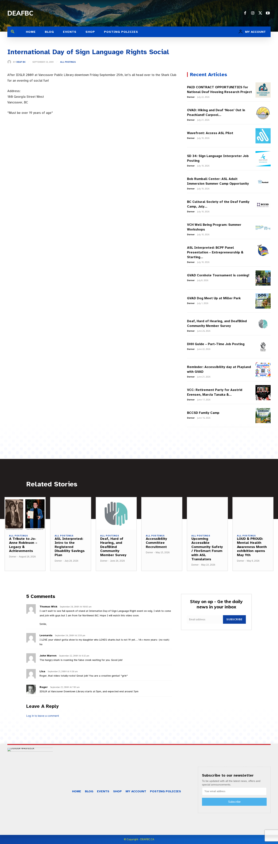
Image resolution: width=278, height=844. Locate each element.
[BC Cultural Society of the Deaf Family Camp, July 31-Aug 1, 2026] (263, 204)
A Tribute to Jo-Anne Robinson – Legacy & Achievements (23, 545)
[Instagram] (252, 13)
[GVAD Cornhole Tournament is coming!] (263, 278)
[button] (13, 32)
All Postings (68, 62)
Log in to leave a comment (42, 715)
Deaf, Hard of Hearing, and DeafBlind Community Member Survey (113, 547)
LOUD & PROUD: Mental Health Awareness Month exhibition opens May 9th (252, 547)
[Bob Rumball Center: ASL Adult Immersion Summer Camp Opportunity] (263, 181)
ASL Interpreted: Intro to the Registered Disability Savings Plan (70, 547)
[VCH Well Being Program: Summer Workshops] (263, 227)
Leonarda (46, 635)
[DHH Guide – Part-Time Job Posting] (263, 346)
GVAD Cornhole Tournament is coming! (218, 275)
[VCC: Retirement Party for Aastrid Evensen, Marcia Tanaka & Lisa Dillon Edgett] (263, 392)
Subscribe (234, 619)
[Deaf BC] (10, 62)
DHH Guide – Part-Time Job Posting (216, 344)
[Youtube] (268, 13)
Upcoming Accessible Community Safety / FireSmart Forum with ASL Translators (207, 549)
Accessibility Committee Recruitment (156, 543)
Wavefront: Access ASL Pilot (210, 133)
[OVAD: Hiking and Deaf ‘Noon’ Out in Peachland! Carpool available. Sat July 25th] (263, 112)
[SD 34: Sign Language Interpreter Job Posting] (263, 158)
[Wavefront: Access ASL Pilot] (263, 135)
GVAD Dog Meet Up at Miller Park (214, 298)
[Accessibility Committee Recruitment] (162, 513)
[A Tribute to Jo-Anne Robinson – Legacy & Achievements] (25, 513)
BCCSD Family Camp (203, 413)
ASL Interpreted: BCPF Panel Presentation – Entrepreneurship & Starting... (215, 252)
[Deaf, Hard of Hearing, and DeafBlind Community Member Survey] (263, 323)
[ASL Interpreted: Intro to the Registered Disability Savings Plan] (70, 513)
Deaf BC (21, 62)
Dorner (191, 96)
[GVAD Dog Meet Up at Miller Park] (263, 301)
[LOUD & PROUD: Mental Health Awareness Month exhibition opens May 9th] (253, 513)
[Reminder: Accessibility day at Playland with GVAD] (263, 369)
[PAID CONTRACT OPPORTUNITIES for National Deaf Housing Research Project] (263, 90)
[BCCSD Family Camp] (263, 415)
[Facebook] (245, 13)
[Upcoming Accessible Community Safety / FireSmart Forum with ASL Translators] (207, 513)
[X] (260, 13)
